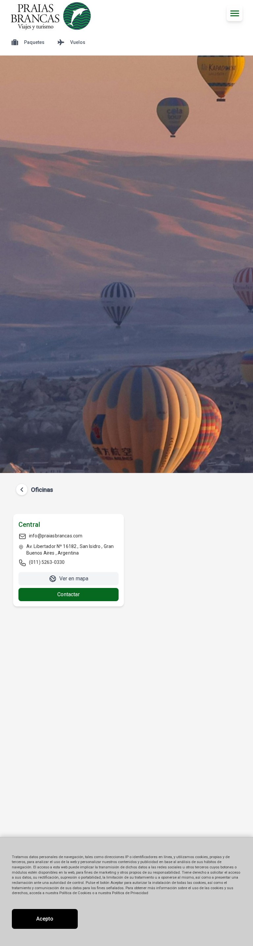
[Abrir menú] (234, 13)
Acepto (44, 919)
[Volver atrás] (22, 489)
